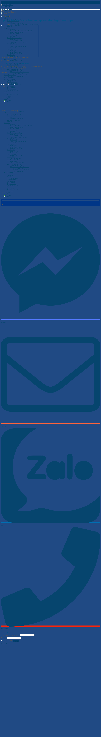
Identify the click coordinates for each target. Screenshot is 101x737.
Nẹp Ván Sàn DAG (15, 158)
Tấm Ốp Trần (13, 152)
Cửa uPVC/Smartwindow (14, 164)
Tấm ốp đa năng (11, 59)
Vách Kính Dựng (18, 76)
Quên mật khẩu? (5, 643)
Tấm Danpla (13, 161)
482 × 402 (17, 24)
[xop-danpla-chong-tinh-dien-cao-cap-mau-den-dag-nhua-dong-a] (20, 56)
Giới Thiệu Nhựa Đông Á (14, 114)
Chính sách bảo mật (9, 79)
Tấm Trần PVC (11, 150)
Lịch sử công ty (11, 22)
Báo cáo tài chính (12, 82)
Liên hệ (6, 194)
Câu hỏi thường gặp (12, 185)
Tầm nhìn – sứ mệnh (13, 116)
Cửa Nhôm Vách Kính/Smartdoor (19, 72)
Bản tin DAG (10, 188)
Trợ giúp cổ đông (11, 184)
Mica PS (12, 131)
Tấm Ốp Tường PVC (16, 134)
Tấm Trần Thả (14, 151)
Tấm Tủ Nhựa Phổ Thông (17, 127)
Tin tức (6, 186)
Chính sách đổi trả (9, 77)
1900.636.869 (11, 71)
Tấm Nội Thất (11, 124)
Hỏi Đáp (9, 121)
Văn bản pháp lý (11, 86)
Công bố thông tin (12, 175)
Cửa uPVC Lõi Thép (16, 70)
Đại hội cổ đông (11, 179)
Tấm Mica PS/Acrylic (13, 128)
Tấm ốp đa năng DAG (16, 60)
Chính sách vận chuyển (10, 76)
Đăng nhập (15, 641)
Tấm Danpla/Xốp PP (13, 65)
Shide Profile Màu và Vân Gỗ (18, 141)
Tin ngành (10, 191)
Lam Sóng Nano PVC (16, 135)
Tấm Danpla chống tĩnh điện (30, 24)
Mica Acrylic (13, 130)
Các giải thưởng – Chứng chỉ (15, 118)
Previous (4, 59)
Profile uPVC (10, 138)
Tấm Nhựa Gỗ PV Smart (14, 147)
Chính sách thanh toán (10, 75)
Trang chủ (21, 111)
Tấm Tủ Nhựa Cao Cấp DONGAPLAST (21, 125)
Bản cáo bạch (11, 182)
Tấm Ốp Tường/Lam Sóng (14, 133)
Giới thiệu (6, 18)
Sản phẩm (7, 123)
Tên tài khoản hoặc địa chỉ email (10, 635)
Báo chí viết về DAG (12, 189)
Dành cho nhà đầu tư (10, 174)
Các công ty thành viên (13, 120)
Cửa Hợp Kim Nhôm (19, 73)
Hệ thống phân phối (9, 172)
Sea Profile (13, 142)
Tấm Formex (10, 144)
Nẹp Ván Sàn (11, 62)
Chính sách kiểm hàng (10, 80)
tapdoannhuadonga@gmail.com (13, 69)
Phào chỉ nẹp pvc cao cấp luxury (19, 137)
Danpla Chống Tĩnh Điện (17, 162)
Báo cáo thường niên (13, 83)
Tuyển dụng (7, 192)
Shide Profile (13, 140)
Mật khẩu (4, 638)
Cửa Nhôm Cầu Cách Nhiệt (21, 74)
